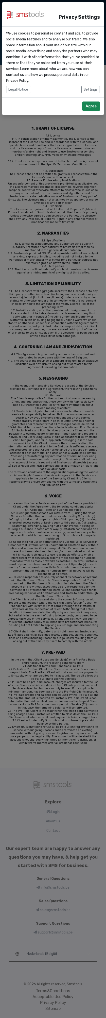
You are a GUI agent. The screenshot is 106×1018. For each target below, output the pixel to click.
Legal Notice (18, 89)
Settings (91, 89)
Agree (91, 106)
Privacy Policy (17, 81)
